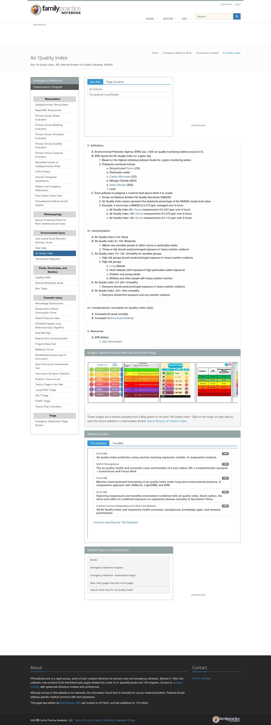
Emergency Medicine (47, 80)
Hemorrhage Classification (49, 303)
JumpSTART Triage (45, 390)
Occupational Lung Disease (104, 94)
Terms (77, 720)
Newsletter (121, 720)
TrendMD (117, 443)
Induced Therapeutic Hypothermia (46, 179)
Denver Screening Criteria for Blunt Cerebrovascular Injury (50, 221)
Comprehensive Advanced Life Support (51, 203)
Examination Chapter (207, 53)
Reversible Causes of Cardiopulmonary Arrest (47, 164)
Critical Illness (42, 171)
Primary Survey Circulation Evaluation (49, 136)
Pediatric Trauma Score (47, 379)
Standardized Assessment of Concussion (50, 356)
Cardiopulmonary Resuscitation (51, 104)
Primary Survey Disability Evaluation (48, 145)
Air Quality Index (44, 253)
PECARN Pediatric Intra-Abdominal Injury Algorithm (49, 325)
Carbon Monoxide (120, 176)
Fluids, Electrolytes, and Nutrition (53, 270)
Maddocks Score (44, 349)
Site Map (108, 720)
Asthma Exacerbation (119, 318)
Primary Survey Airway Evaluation (47, 117)
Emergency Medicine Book (177, 53)
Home (150, 18)
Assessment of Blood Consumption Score (46, 310)
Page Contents (115, 82)
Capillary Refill (43, 277)
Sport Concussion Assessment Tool (51, 366)
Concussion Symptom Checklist (52, 373)
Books (168, 18)
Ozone (130, 168)
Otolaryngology (53, 214)
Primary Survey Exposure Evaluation (49, 154)
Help (238, 4)
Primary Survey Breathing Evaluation (49, 126)
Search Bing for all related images (167, 421)
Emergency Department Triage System (51, 423)
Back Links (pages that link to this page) (111, 583)
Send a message (201, 678)
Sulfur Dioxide (118, 185)
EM (184, 18)
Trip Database (98, 443)
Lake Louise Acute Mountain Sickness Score (50, 240)
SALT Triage (41, 395)
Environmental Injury (53, 232)
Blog (132, 720)
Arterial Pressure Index (47, 318)
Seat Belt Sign (43, 333)
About (98, 720)
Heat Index (41, 248)
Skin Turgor (41, 288)
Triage (52, 415)
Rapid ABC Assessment (48, 110)
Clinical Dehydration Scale (49, 283)
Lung (112, 266)
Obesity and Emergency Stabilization (48, 188)
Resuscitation (52, 99)
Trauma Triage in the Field (49, 384)
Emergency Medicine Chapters (107, 567)
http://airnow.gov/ (112, 341)
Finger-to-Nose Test (45, 344)
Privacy (88, 720)
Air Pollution (95, 89)
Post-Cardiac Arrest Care (48, 195)
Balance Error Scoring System (51, 338)
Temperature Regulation (47, 258)
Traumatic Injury (53, 297)
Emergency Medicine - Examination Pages (113, 575)
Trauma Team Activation (48, 406)
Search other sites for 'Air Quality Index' (111, 589)
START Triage (42, 401)
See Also (95, 82)
